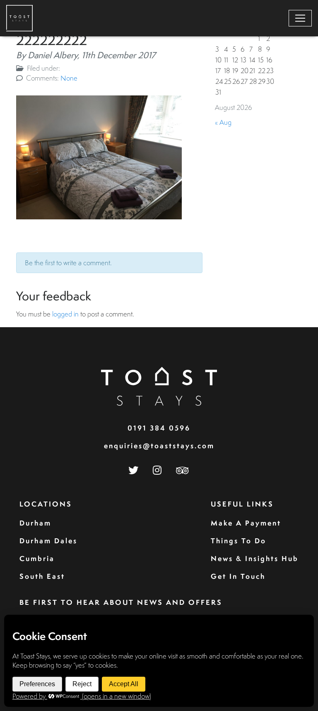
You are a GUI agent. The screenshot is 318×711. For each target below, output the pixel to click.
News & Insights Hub (255, 558)
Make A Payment (246, 523)
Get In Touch (238, 576)
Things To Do (238, 540)
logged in (65, 314)
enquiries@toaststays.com (159, 445)
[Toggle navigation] (300, 18)
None (68, 78)
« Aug (223, 122)
